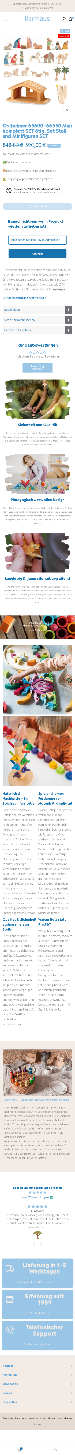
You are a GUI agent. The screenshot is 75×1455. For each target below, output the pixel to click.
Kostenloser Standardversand (31, 3)
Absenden (37, 254)
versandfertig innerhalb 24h (39, 7)
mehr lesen (59, 289)
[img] (37, 1192)
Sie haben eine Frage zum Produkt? (24, 298)
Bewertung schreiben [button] (37, 367)
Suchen (38, 1424)
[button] (34, 1244)
